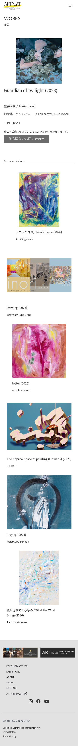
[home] (13, 6)
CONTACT (11, 688)
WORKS (10, 683)
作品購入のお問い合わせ (27, 139)
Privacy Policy (9, 736)
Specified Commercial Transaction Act (21, 728)
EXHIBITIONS (13, 672)
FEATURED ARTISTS (16, 666)
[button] (70, 6)
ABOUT (10, 677)
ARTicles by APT (16, 694)
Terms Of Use (9, 732)
